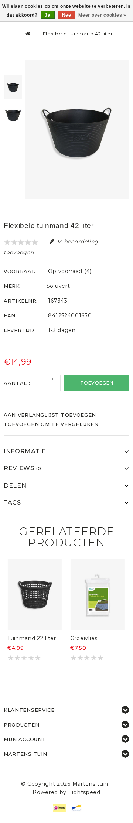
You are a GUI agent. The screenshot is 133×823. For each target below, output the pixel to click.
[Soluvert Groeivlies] (98, 594)
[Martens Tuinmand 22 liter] (35, 594)
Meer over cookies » (102, 15)
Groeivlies (84, 638)
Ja (47, 15)
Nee (66, 15)
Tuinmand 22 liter (31, 638)
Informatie (25, 451)
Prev (13, 65)
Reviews (23, 468)
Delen (15, 485)
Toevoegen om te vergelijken (51, 424)
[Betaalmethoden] (58, 807)
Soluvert (58, 286)
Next (13, 135)
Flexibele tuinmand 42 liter (78, 34)
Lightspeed (84, 792)
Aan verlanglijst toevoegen (50, 415)
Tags (12, 502)
